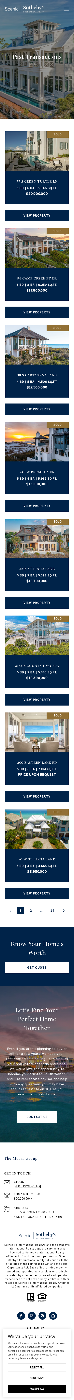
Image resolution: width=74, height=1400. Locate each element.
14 (53, 910)
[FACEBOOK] (21, 1316)
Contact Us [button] (37, 1117)
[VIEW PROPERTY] (37, 212)
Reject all (37, 1367)
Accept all (37, 1388)
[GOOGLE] (42, 1316)
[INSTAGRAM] (32, 1316)
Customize (37, 1378)
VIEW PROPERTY (37, 215)
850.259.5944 (23, 1198)
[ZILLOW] (53, 1316)
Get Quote (37, 967)
